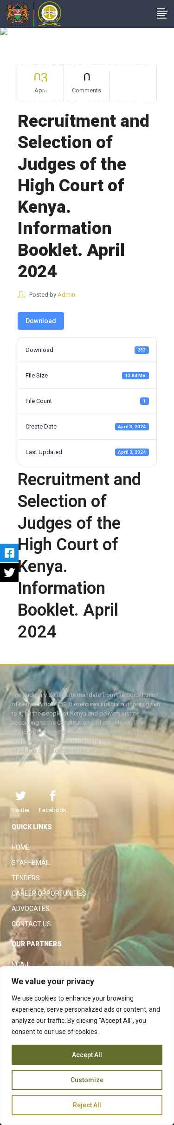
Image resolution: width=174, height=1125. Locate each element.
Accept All (87, 1055)
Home (21, 847)
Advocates (31, 908)
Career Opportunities (49, 893)
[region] (87, 1045)
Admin (66, 294)
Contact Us (31, 924)
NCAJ (20, 964)
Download (41, 321)
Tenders (26, 878)
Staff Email (31, 862)
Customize (87, 1080)
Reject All (87, 1105)
